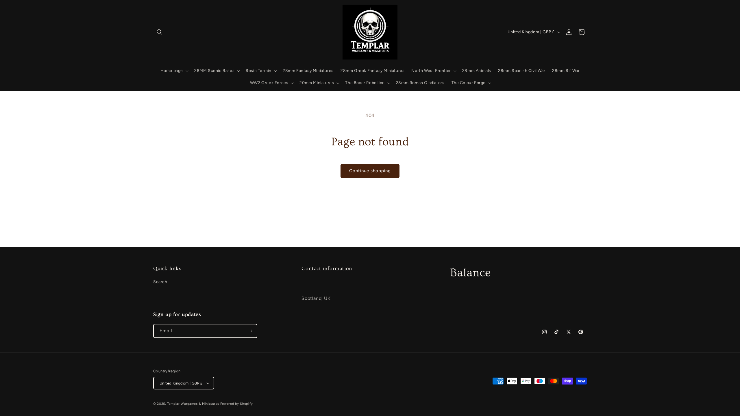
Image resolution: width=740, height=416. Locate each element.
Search (160, 281)
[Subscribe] (250, 331)
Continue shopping (370, 170)
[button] (159, 32)
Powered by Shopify (236, 404)
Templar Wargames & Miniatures (193, 404)
